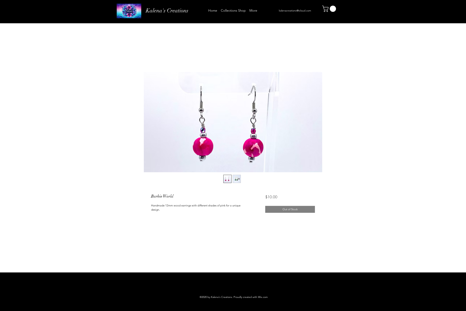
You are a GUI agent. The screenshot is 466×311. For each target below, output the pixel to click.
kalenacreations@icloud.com (295, 10)
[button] (329, 9)
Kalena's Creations (167, 10)
